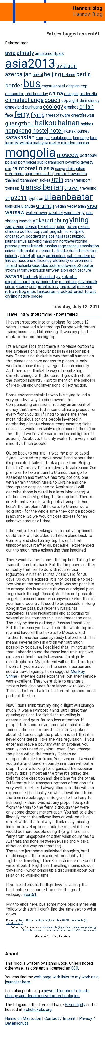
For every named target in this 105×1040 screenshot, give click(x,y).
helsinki (24, 265)
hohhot (87, 124)
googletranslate (40, 236)
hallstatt (63, 236)
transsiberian (41, 187)
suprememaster (39, 173)
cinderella (88, 93)
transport (82, 180)
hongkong (18, 130)
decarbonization (83, 250)
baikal (38, 74)
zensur (31, 226)
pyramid (72, 162)
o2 (79, 265)
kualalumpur (61, 137)
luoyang (35, 241)
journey (83, 131)
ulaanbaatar (68, 197)
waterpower (36, 212)
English (49, 920)
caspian (73, 85)
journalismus (16, 241)
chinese (12, 231)
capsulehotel (53, 85)
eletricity (61, 260)
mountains (68, 281)
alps (64, 270)
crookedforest (70, 291)
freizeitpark (73, 231)
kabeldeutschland (48, 265)
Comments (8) (79, 920)
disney (94, 100)
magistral (68, 286)
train (57, 179)
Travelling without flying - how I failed (42, 314)
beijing (52, 74)
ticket (45, 180)
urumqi (45, 205)
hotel (56, 130)
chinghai (71, 93)
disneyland (14, 107)
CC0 (74, 968)
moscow (68, 154)
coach (52, 100)
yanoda (25, 221)
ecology (53, 106)
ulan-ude (12, 206)
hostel (40, 130)
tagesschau (68, 246)
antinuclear (56, 255)
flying (38, 114)
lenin (9, 142)
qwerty (87, 162)
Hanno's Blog (87, 14)
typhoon (35, 198)
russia (46, 168)
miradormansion (75, 142)
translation (89, 246)
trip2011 (16, 198)
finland (11, 265)
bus (32, 83)
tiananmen (29, 180)
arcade (22, 286)
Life (57, 920)
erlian (86, 106)
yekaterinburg (50, 220)
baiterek (30, 276)
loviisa (70, 265)
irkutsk (70, 131)
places (37, 296)
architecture (80, 270)
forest (90, 291)
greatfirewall (82, 115)
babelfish (46, 226)
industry (12, 255)
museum (84, 286)
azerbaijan (18, 74)
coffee (26, 231)
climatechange (24, 100)
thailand (12, 180)
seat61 (30, 894)
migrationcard (17, 281)
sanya (60, 168)
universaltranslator (21, 250)
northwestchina (73, 241)
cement (46, 250)
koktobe (69, 276)
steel (25, 255)
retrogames (25, 291)
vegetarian (76, 206)
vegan (60, 206)
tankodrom (46, 291)
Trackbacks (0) (14, 923)
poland (11, 162)
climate (61, 250)
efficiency (43, 260)
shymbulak (87, 281)
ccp (84, 85)
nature (24, 296)
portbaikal (27, 162)
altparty (38, 255)
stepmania (14, 173)
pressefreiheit (31, 246)
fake (9, 115)
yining (79, 220)
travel (71, 187)
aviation (66, 65)
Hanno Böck (25, 920)
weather (55, 212)
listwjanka (23, 142)
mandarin (50, 241)
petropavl (88, 155)
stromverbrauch (31, 270)
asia (10, 53)
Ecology (39, 920)
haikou (46, 122)
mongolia (30, 152)
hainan (69, 122)
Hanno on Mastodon (23, 1018)
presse (11, 246)
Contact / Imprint (60, 1018)
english (56, 231)
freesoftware (58, 115)
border (13, 85)
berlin (83, 74)
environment (81, 260)
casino (84, 226)
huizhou (78, 236)
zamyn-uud (14, 226)
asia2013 (30, 63)
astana (13, 276)
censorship (14, 93)
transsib (12, 188)
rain (8, 168)
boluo (60, 226)
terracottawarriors (70, 173)
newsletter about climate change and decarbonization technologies (47, 993)
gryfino (11, 296)
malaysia (40, 142)
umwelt (53, 270)
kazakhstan (20, 137)
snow (10, 286)
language (81, 137)
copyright (69, 100)
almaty (25, 53)
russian (51, 246)
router (87, 265)
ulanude (28, 206)
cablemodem (78, 255)
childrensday (36, 93)
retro (9, 291)
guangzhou (19, 123)
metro (54, 142)
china (56, 93)
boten (72, 226)
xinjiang (11, 221)
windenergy (74, 212)
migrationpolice (44, 281)
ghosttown (15, 236)
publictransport (50, 162)
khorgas (43, 137)
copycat (41, 231)
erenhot (71, 107)
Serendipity (75, 1004)
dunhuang (33, 107)
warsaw (15, 212)
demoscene (22, 260)
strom (10, 270)
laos (93, 137)
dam (83, 100)
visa (92, 205)
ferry (22, 114)
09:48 (65, 920)
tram (68, 180)
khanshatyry (50, 276)
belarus (68, 74)
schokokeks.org (38, 1009)
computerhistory (44, 286)
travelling (88, 188)
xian (89, 212)
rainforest (25, 168)
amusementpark (49, 53)
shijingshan (75, 168)
